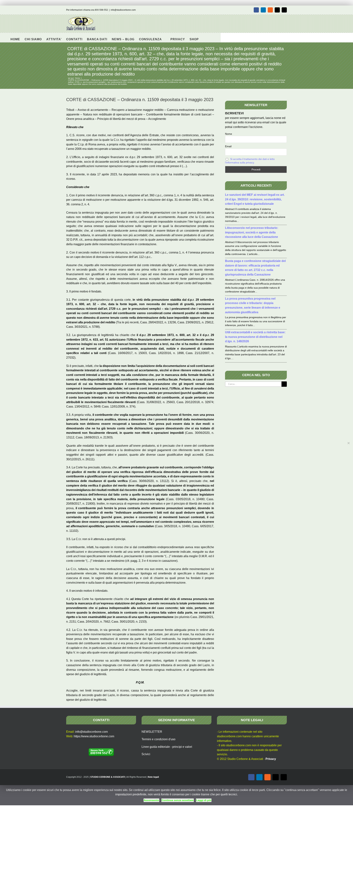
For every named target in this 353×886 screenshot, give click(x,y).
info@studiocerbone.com (123, 10)
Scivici (146, 754)
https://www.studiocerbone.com (94, 736)
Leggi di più (203, 800)
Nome (228, 133)
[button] (204, 37)
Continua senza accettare (178, 800)
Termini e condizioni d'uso (158, 739)
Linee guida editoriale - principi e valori (167, 746)
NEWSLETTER (152, 731)
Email (228, 146)
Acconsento (151, 800)
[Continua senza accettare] (348, 443)
